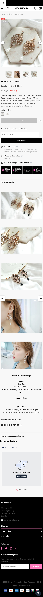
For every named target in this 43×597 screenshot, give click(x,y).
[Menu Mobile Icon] (2, 8)
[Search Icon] (10, 8)
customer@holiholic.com (12, 520)
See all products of (7, 86)
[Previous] (3, 43)
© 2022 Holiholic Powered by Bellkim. (14, 582)
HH (3, 3)
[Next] (40, 43)
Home (3, 14)
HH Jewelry (19, 86)
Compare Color (35, 65)
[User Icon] (34, 8)
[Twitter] (6, 548)
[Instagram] (11, 548)
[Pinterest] (15, 548)
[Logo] (21, 8)
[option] (21, 43)
